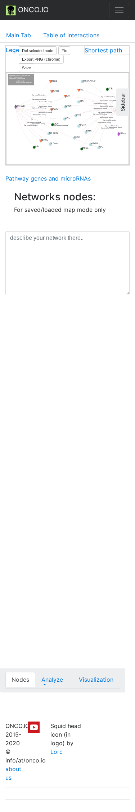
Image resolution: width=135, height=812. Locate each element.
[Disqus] (67, 402)
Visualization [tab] (96, 679)
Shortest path (103, 50)
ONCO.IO (32, 9)
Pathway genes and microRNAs (48, 178)
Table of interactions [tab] (71, 35)
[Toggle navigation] (119, 10)
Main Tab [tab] (18, 35)
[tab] (107, 50)
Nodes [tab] (20, 679)
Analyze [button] (52, 679)
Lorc (56, 751)
